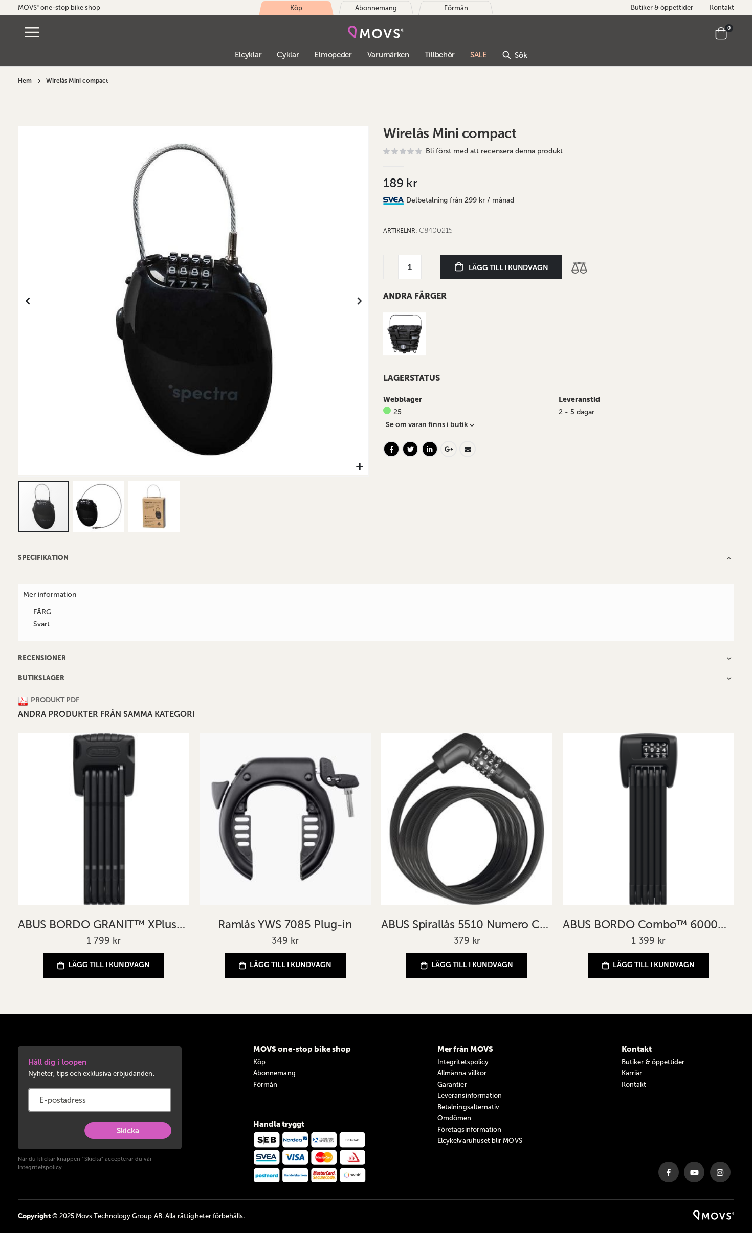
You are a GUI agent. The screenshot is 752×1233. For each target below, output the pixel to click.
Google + (448, 449)
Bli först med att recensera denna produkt (494, 151)
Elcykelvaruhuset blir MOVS (479, 1141)
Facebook (391, 449)
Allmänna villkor (461, 1073)
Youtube (694, 1172)
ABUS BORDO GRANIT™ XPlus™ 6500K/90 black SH (103, 924)
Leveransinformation (469, 1096)
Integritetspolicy (40, 1167)
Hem (25, 80)
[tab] (570, 200)
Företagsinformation (469, 1129)
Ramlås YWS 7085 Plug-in (285, 924)
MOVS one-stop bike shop (59, 7)
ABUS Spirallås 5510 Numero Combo (466, 924)
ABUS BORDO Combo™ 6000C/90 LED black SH (648, 924)
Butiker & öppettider (662, 7)
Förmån (265, 1084)
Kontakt (722, 7)
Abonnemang (274, 1073)
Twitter (410, 449)
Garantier (452, 1084)
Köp (259, 1062)
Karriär (632, 1073)
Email (467, 449)
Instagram (720, 1172)
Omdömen (454, 1118)
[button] (359, 467)
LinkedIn (430, 449)
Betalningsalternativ (468, 1107)
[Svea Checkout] (394, 200)
